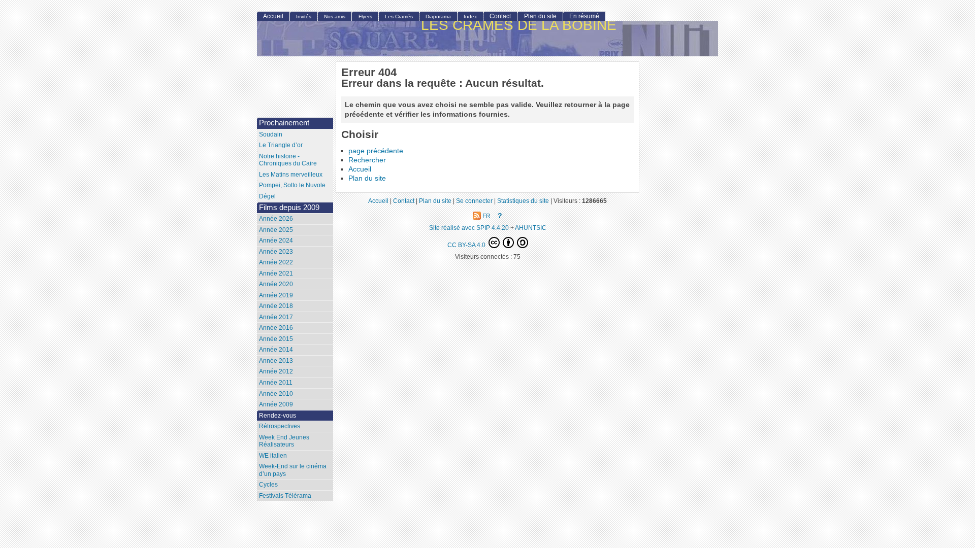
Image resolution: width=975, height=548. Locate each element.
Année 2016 (276, 327)
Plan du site (367, 178)
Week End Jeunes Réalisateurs (284, 441)
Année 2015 (276, 338)
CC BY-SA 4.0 (467, 245)
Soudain (270, 134)
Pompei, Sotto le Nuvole (292, 185)
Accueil (359, 169)
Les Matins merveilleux (290, 174)
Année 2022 (276, 262)
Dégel (267, 196)
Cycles (268, 484)
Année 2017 (276, 317)
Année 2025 (276, 229)
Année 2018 (276, 306)
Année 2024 (276, 240)
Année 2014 (276, 349)
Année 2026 (276, 218)
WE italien (273, 455)
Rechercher (367, 160)
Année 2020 (276, 284)
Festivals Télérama (285, 495)
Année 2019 (276, 295)
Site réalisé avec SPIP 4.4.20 (469, 227)
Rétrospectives (279, 426)
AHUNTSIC (530, 227)
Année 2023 (276, 251)
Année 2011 (275, 382)
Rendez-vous (277, 415)
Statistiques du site (523, 200)
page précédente (375, 151)
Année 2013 (276, 360)
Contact (500, 16)
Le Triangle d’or (281, 145)
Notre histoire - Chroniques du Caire (288, 160)
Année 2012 (276, 371)
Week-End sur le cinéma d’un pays (293, 470)
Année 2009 (276, 404)
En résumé (584, 16)
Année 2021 (276, 273)
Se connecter (474, 200)
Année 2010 (276, 393)
